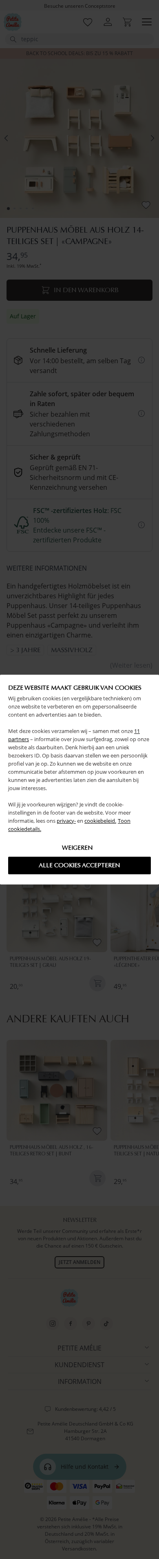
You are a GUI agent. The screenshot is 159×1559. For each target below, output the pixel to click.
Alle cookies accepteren (79, 865)
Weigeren (77, 847)
